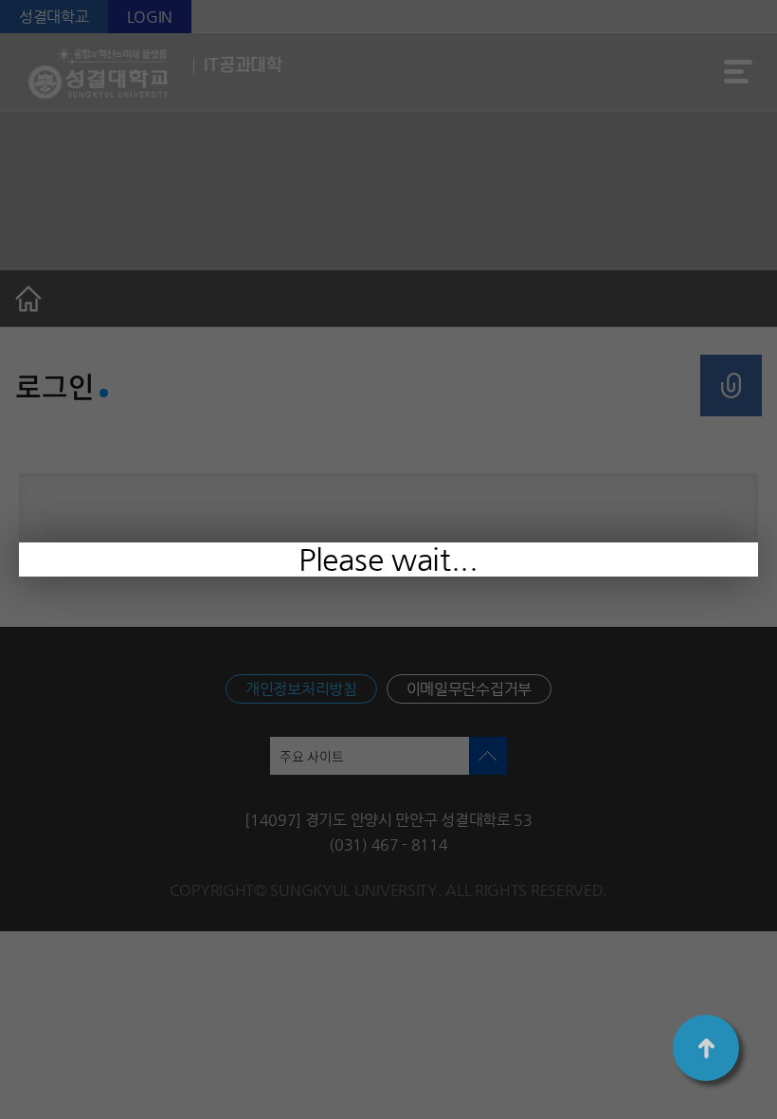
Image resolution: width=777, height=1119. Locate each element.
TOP (706, 1048)
